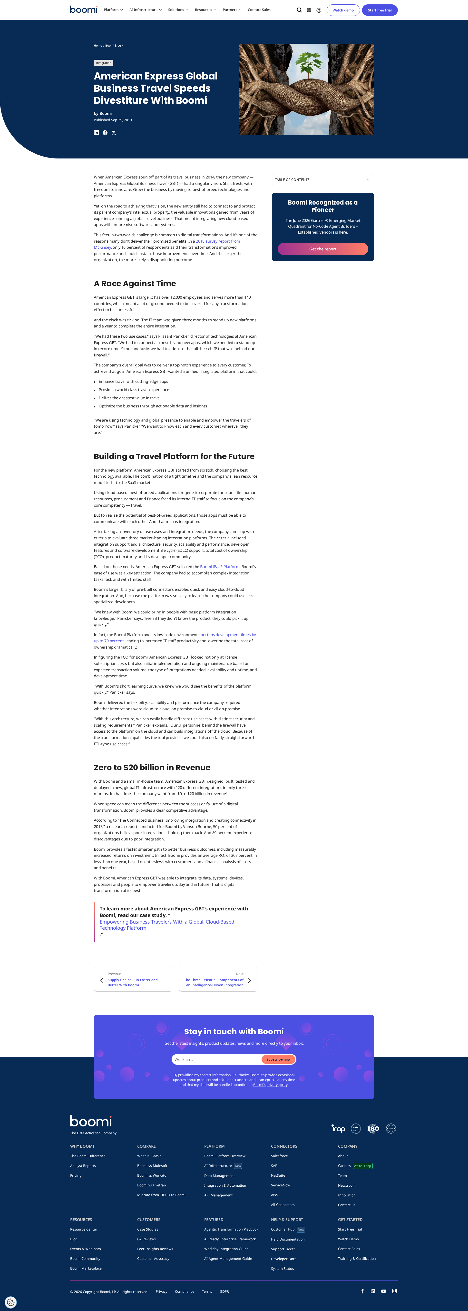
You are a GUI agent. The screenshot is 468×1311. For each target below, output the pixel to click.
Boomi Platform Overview (224, 1155)
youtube (383, 1291)
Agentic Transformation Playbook (231, 1229)
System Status (282, 1268)
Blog (74, 1239)
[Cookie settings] (11, 1302)
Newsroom (347, 1185)
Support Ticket (283, 1249)
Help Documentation (288, 1239)
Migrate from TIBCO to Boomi (161, 1195)
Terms (207, 1291)
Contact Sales (259, 9)
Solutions (176, 9)
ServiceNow (280, 1185)
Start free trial (380, 10)
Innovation (347, 1195)
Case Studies (147, 1229)
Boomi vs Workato (151, 1175)
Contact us (346, 1205)
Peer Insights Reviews (155, 1248)
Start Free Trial (350, 1229)
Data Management (219, 1175)
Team (342, 1175)
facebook (362, 1291)
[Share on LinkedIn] (96, 132)
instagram (394, 1291)
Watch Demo (348, 1239)
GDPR (224, 1291)
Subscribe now (278, 1059)
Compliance (184, 1291)
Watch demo (343, 10)
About (343, 1155)
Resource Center (83, 1229)
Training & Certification (357, 1258)
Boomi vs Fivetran (151, 1185)
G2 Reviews (146, 1239)
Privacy (161, 1291)
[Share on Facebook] (105, 132)
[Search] (299, 10)
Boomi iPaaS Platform (220, 566)
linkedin (373, 1291)
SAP (274, 1165)
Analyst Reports (83, 1165)
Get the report (323, 249)
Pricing (76, 1175)
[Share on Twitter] (113, 132)
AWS (274, 1195)
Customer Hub (287, 1229)
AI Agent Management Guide (228, 1258)
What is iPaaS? (149, 1155)
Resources (203, 9)
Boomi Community (85, 1258)
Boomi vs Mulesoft (152, 1165)
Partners (230, 9)
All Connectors (283, 1204)
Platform (111, 9)
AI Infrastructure (143, 9)
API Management (218, 1195)
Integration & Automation (225, 1185)
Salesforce (279, 1155)
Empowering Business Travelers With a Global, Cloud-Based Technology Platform (167, 924)
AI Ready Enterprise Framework (230, 1239)
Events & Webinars (85, 1248)
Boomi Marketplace (86, 1268)
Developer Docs (283, 1258)
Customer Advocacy (153, 1258)
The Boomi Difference (88, 1155)
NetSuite (278, 1175)
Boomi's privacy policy (270, 1084)
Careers (354, 1165)
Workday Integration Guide (226, 1248)
